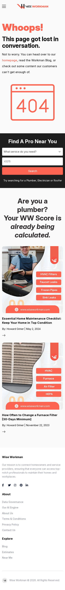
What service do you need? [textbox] (20, 151)
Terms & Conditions (14, 518)
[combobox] (32, 152)
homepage (9, 60)
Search (32, 171)
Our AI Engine (10, 507)
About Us (7, 513)
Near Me (7, 557)
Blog (4, 546)
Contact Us (8, 530)
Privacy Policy (10, 524)
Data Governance (12, 501)
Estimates (8, 552)
